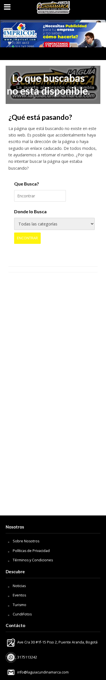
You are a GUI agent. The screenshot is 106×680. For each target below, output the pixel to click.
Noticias (19, 585)
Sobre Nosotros (26, 541)
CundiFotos (22, 614)
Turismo (19, 604)
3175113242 (26, 657)
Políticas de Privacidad (31, 550)
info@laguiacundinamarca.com (43, 672)
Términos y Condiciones (33, 560)
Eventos (19, 595)
